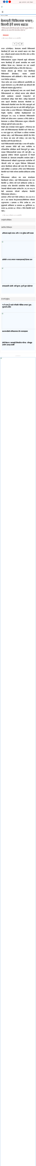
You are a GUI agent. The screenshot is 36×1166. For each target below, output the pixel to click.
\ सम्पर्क (27, 2)
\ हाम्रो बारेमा (24, 2)
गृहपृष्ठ (20, 2)
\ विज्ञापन (31, 2)
